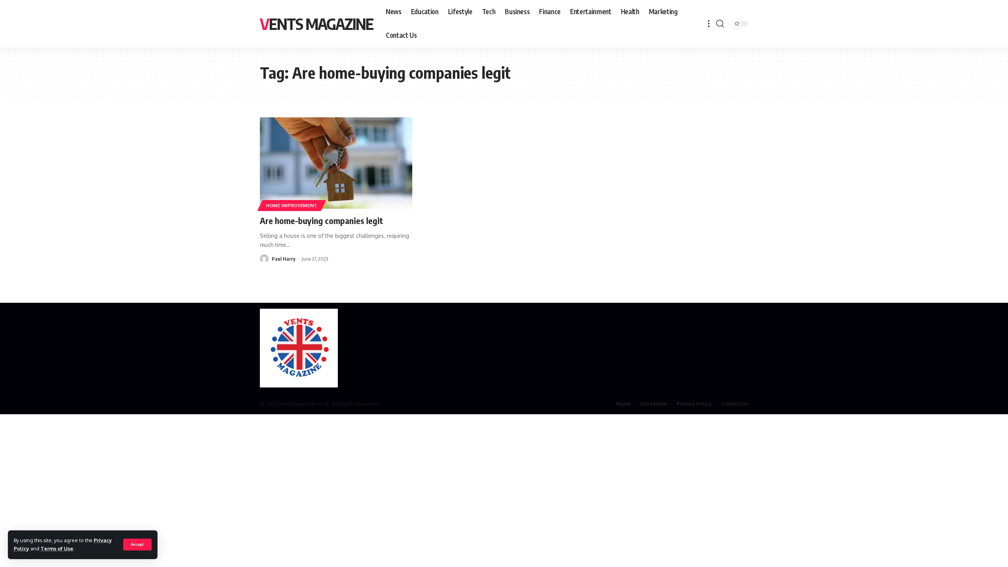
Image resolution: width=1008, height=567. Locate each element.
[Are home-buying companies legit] (336, 163)
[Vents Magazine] (299, 348)
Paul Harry (283, 259)
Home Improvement (291, 205)
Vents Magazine (316, 23)
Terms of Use (57, 548)
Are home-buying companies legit (321, 220)
